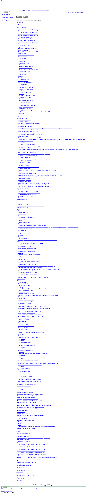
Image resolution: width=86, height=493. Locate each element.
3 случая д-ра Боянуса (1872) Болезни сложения (29, 254)
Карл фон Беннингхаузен (24, 72)
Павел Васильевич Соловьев (25, 103)
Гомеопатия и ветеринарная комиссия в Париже (29, 193)
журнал (17, 24)
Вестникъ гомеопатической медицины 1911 (28, 40)
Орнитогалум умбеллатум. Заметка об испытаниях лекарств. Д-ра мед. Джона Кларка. (38, 295)
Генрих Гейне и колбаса (23, 201)
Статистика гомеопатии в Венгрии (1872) (27, 176)
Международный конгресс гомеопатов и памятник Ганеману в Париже (34, 183)
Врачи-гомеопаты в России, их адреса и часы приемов (30, 133)
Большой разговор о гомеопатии (25, 141)
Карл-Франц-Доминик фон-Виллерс (27, 95)
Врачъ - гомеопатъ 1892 (23, 45)
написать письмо (8, 491)
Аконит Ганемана (22, 282)
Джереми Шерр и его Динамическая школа (28, 360)
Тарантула (20, 253)
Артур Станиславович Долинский (26, 110)
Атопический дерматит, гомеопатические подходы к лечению (31, 459)
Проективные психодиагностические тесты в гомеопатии (31, 332)
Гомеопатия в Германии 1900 (24, 180)
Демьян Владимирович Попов (26, 100)
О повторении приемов (23, 318)
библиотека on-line (20, 22)
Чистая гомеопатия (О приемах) (25, 350)
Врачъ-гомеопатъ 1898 (23, 58)
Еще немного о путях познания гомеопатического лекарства (32, 225)
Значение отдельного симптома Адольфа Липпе (28, 395)
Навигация (76, 12)
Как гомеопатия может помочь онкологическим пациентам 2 (32, 452)
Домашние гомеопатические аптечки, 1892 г (28, 131)
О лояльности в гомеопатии (24, 322)
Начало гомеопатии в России (24, 120)
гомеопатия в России (22, 118)
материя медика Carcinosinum (24, 303)
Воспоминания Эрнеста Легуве (26, 66)
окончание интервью (23, 373)
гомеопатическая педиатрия (23, 433)
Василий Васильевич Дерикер (26, 87)
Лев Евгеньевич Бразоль (24, 102)
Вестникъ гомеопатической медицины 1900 (28, 29)
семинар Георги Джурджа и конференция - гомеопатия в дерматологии (33, 438)
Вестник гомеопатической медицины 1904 (28, 34)
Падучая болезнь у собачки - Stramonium (27, 264)
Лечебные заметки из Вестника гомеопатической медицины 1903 (33, 277)
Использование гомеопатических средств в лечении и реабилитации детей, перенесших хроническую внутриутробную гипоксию (48, 227)
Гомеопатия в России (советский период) (27, 155)
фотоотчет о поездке (22, 418)
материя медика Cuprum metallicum (26, 301)
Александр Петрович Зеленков (26, 107)
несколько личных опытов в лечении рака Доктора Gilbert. (30, 407)
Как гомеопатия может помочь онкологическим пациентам (31, 451)
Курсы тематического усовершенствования (26, 462)
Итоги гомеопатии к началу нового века (27, 189)
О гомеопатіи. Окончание (25, 162)
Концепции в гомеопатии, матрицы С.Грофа (28, 335)
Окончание (21, 64)
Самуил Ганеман (22, 61)
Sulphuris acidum (21, 259)
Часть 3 (20, 233)
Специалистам (70, 12)
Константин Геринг (22, 74)
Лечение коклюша (22, 230)
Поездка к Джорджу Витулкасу (25, 361)
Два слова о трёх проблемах (25, 378)
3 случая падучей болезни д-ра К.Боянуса (27, 251)
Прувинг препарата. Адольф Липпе (26, 293)
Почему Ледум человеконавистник (26, 290)
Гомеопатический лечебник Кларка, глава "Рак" (29, 217)
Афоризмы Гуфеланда (23, 327)
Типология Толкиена (23, 324)
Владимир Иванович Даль (25, 92)
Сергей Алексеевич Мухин (25, 108)
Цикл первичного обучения (23, 464)
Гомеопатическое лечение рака (25, 228)
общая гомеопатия (21, 279)
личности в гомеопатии (22, 60)
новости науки (20, 382)
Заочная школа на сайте (22, 470)
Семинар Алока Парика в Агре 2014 (25, 416)
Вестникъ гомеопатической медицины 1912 (28, 42)
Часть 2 (19, 423)
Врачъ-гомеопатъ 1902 (23, 53)
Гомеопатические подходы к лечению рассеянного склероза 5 (32, 449)
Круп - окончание (23, 238)
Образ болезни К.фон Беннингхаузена (26, 392)
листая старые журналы (22, 27)
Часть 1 (19, 421)
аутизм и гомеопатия (23, 212)
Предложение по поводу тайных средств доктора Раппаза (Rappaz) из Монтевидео (37, 170)
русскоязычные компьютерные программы (27, 428)
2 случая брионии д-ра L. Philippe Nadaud (27, 274)
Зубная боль (21, 220)
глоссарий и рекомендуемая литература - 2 (26, 475)
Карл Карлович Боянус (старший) (26, 89)
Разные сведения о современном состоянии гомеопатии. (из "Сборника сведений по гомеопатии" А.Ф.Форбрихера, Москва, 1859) (48, 149)
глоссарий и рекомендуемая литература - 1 (26, 473)
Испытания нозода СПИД (24, 292)
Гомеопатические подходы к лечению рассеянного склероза (31, 442)
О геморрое (20, 235)
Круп (19, 236)
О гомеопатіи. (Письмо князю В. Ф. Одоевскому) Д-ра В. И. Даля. (33, 158)
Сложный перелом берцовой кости (26, 249)
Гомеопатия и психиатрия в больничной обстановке (30, 365)
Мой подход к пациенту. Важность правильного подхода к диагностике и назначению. (38, 363)
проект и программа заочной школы (25, 477)
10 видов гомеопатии (23, 321)
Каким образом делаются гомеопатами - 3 (27, 197)
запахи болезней (22, 214)
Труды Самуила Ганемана (25, 71)
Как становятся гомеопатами (25, 68)
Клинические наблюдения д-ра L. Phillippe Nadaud (29, 272)
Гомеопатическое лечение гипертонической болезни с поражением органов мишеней (37, 457)
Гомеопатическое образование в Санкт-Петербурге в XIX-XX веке (33, 146)
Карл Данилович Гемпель (24, 90)
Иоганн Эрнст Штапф (23, 116)
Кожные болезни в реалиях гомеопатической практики (30, 316)
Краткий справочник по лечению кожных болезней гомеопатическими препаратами (37, 240)
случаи (18, 241)
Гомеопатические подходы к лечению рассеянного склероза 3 (32, 446)
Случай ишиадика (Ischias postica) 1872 (27, 248)
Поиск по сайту (20, 478)
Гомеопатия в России (23, 121)
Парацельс (20, 76)
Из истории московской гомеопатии (26, 144)
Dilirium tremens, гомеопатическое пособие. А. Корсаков (31, 206)
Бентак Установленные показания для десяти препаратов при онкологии (34, 405)
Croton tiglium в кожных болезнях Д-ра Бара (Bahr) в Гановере (32, 306)
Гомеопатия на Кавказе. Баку (24, 147)
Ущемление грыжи (22, 244)
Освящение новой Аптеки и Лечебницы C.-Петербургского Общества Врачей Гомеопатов (38, 129)
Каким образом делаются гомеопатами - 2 (27, 196)
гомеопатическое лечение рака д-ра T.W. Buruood (28, 408)
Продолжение (22, 142)
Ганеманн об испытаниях (24, 285)
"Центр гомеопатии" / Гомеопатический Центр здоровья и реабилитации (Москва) (21, 488)
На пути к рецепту (22, 334)
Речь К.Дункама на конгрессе (25, 178)
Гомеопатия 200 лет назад (24, 165)
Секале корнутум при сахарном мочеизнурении (29, 275)
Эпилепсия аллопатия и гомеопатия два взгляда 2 (29, 381)
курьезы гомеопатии (22, 199)
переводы (19, 391)
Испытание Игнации (23, 296)
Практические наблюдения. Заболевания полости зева (30, 223)
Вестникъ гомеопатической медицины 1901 (28, 30)
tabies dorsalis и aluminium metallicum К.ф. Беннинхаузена (30, 394)
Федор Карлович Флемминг (25, 97)
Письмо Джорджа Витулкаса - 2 (26, 376)
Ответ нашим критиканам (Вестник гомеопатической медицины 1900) (34, 154)
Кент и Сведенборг (22, 77)
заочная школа (19, 472)
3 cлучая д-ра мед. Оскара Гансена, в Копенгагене (29, 261)
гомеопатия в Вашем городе (23, 413)
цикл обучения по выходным (24, 465)
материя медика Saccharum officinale (26, 300)
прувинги (19, 280)
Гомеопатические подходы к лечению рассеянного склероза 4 (32, 447)
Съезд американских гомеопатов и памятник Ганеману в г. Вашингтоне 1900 (35, 184)
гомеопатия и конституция (24, 319)
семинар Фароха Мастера (23, 436)
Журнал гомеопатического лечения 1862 (27, 48)
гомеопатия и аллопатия (22, 188)
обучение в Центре (21, 467)
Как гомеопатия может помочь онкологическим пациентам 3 (32, 454)
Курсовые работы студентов (23, 441)
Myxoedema (20, 257)
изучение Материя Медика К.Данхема (26, 397)
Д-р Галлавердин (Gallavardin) (25, 82)
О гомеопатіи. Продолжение (25, 160)
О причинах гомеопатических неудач (26, 345)
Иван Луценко (22, 115)
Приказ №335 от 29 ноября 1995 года (25, 420)
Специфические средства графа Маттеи (27, 173)
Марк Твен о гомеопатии (23, 202)
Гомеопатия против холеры (24, 168)
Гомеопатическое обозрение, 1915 (26, 55)
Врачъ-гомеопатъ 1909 (23, 56)
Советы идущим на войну (24, 136)
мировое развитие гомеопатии (24, 163)
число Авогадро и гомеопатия (24, 386)
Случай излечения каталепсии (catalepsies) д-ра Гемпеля (31, 270)
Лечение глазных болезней (24, 215)
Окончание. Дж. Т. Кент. (24, 79)
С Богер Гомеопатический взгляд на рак (26, 402)
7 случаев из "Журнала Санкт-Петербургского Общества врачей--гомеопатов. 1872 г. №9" (38, 269)
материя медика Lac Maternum (25, 305)
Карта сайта (82, 12)
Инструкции (21, 287)
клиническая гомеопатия (22, 207)
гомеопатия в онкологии (23, 439)
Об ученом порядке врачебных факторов (27, 348)
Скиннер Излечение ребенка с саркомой (26, 404)
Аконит (20, 256)
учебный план (20, 468)
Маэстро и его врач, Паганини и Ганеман (28, 69)
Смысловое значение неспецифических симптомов (30, 311)
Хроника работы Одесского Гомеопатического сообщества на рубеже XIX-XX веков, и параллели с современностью (45, 128)
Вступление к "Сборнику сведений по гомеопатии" (30, 123)
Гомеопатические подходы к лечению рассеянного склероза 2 (32, 444)
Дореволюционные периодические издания (28, 43)
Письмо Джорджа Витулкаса (25, 374)
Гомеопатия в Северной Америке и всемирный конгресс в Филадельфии (34, 186)
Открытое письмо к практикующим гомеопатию (29, 337)
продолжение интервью (24, 371)
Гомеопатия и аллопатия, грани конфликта (28, 191)
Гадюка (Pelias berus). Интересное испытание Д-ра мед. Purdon (32, 288)
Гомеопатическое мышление (24, 342)
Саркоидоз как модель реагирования (26, 313)
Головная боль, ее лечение (24, 222)
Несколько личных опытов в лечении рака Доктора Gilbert (31, 243)
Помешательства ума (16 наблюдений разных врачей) (30, 267)
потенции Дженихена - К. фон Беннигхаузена (27, 399)
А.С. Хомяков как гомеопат (24, 157)
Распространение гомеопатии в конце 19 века (28, 167)
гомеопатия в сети (21, 412)
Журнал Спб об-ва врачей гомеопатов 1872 (28, 51)
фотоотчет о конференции (24, 434)
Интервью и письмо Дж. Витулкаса (26, 369)
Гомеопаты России (22, 84)
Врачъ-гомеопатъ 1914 (23, 50)
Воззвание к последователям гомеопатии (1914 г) (29, 137)
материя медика (21, 298)
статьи (18, 209)
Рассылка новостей (21, 481)
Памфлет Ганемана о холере (24, 181)
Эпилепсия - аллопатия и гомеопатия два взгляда (29, 379)
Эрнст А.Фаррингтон (23, 81)
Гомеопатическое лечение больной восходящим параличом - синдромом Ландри (36, 266)
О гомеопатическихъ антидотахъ (25, 330)
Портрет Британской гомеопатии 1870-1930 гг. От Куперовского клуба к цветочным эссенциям (40, 175)
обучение (18, 431)
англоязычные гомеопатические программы (27, 429)
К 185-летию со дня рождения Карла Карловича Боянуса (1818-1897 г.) (35, 111)
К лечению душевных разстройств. (26, 210)
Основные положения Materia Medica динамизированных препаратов (34, 308)
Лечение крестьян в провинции (25, 126)
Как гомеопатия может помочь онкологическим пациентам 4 (32, 455)
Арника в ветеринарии (23, 204)
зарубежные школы (21, 355)
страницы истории (21, 25)
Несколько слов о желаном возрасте (26, 326)
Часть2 (20, 232)
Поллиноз (19, 460)
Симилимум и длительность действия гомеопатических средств (32, 353)
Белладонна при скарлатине (24, 219)
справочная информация (21, 410)
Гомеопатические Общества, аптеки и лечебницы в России (31, 134)
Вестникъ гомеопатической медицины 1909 (28, 35)
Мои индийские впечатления (24, 356)
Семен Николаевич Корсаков (25, 85)
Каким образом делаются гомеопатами (27, 194)
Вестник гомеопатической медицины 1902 (28, 32)
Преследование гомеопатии (24, 171)
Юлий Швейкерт (22, 98)
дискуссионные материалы (23, 368)
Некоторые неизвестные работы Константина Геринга (29, 400)
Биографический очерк (24, 63)
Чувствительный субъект (24, 283)
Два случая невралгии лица (24, 246)
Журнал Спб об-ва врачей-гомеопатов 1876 (28, 47)
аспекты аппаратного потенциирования (26, 384)
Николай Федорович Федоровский (27, 105)
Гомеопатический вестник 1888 (25, 37)
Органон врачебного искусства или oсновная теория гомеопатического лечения (36, 426)
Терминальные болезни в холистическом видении (29, 314)
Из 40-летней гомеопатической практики (27, 262)
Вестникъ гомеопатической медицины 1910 (28, 38)
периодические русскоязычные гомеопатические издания (30, 415)
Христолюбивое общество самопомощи (27, 152)
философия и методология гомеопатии (26, 309)
